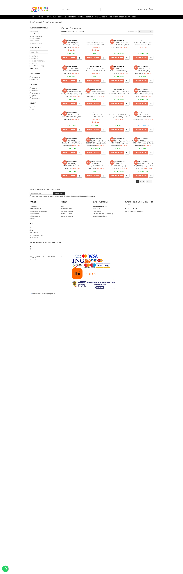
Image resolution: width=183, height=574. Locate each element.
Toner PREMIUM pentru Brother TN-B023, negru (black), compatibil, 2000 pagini (71, 44)
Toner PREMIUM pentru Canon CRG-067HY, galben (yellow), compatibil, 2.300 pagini (143, 142)
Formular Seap (101, 17)
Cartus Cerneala (35, 34)
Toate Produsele (36, 17)
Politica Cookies (34, 214)
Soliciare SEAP (34, 237)
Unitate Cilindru (34, 41)
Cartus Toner (34, 31)
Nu (32, 107)
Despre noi (62, 17)
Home (63, 206)
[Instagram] (30, 249)
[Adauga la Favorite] (79, 58)
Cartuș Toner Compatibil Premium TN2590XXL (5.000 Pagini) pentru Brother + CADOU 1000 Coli (95, 70)
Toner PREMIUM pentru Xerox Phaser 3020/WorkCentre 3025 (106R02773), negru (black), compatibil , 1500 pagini (119, 93)
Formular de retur (85, 17)
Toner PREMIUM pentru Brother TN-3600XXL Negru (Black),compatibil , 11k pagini (119, 70)
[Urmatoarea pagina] (150, 181)
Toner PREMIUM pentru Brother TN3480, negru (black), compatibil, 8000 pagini (119, 165)
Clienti (64, 202)
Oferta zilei (51, 17)
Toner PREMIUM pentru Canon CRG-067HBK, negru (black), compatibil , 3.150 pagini (95, 142)
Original (33, 79)
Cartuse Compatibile (36, 36)
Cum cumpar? (34, 233)
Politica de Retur (35, 216)
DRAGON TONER (36, 61)
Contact (32, 219)
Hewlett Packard (36, 66)
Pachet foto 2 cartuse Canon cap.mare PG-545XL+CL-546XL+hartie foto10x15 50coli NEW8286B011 (95, 116)
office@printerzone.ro (135, 211)
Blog (134, 17)
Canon (33, 58)
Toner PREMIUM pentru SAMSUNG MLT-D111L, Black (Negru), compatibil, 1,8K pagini (72, 165)
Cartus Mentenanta (36, 43)
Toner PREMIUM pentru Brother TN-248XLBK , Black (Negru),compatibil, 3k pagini (119, 44)
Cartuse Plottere (35, 38)
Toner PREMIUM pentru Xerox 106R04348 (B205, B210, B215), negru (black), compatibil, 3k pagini (71, 116)
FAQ (31, 228)
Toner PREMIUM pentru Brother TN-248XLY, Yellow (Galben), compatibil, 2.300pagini (71, 142)
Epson (33, 63)
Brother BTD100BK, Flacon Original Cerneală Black (143, 44)
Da (32, 109)
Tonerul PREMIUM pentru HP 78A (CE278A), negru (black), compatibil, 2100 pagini (143, 93)
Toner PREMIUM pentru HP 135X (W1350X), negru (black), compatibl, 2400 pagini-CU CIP (71, 93)
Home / (32, 22)
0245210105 (132, 208)
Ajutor (31, 230)
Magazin (33, 202)
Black (33, 88)
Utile (32, 223)
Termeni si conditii (35, 209)
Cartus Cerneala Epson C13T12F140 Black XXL (143, 116)
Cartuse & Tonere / (42, 22)
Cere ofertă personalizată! (119, 17)
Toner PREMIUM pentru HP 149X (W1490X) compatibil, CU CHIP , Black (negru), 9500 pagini (143, 165)
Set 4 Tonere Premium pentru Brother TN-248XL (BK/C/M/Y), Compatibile (95, 93)
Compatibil (34, 77)
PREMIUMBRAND (95, 67)
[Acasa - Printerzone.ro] (40, 9)
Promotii (72, 17)
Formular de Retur (67, 216)
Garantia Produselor (67, 211)
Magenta (34, 93)
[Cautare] (99, 9)
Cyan (33, 96)
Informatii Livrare (66, 209)
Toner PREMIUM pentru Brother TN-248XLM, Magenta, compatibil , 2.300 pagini (143, 70)
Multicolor (34, 98)
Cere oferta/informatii (36, 235)
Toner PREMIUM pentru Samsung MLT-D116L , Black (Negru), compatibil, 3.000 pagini (95, 165)
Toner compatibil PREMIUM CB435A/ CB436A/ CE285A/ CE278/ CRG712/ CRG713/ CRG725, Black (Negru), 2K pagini (71, 70)
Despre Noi (33, 206)
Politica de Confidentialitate (86, 196)
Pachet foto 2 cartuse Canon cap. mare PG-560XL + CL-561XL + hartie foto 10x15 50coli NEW (95, 44)
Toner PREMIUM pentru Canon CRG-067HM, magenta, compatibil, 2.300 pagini (119, 142)
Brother (33, 56)
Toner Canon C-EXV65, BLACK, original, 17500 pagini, (119, 116)
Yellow (33, 91)
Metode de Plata (66, 214)
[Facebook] (30, 246)
